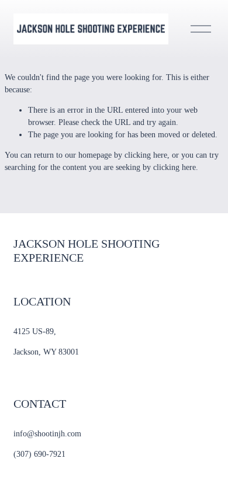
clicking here (146, 155)
